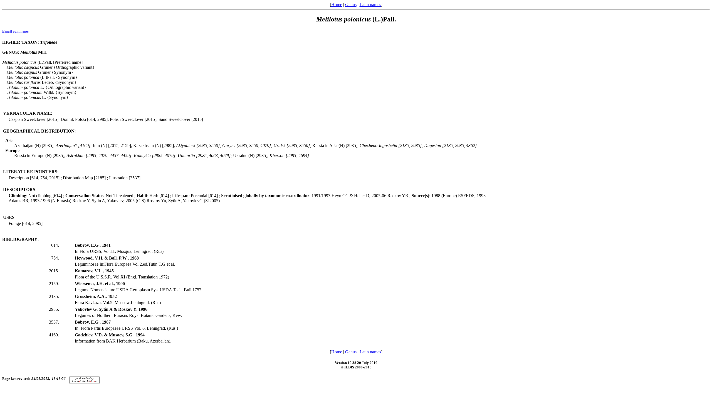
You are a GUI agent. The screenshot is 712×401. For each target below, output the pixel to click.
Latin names (370, 4)
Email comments (15, 31)
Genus (351, 4)
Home (336, 4)
